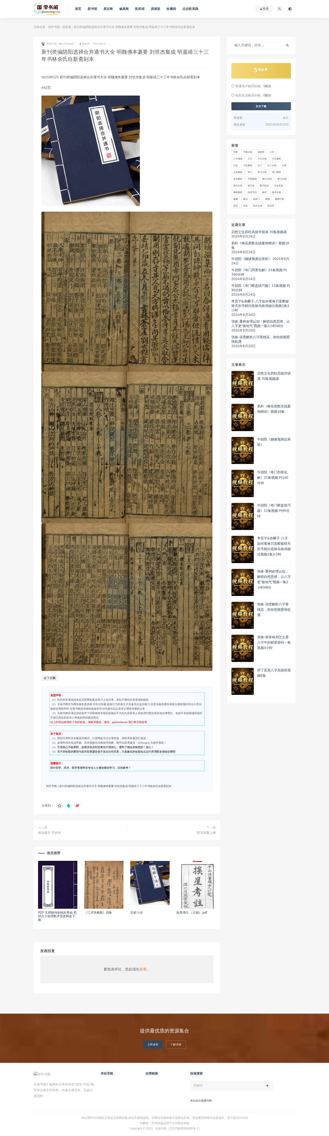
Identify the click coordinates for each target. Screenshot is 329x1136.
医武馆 (140, 9)
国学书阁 (54, 27)
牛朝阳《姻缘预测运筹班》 (251, 259)
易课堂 (155, 9)
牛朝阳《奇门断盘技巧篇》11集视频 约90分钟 (260, 288)
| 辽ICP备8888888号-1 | (184, 1128)
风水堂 (270, 206)
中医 (235, 152)
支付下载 (261, 106)
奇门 (250, 172)
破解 (235, 199)
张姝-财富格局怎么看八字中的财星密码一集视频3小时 (274, 643)
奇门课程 (276, 172)
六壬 (250, 159)
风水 (235, 206)
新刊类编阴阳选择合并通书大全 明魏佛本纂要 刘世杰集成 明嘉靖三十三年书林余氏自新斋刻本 (115, 786)
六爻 (235, 165)
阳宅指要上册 (206, 832)
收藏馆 (171, 9)
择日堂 (251, 186)
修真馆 (261, 152)
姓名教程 (237, 179)
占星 (284, 165)
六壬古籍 (262, 159)
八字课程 (237, 159)
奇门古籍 (262, 172)
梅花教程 (237, 192)
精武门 (256, 199)
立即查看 (152, 1044)
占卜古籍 (50, 678)
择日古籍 (282, 179)
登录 (143, 969)
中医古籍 (247, 152)
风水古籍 (257, 206)
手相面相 (252, 179)
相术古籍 (276, 192)
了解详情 (176, 1044)
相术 (264, 192)
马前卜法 (136, 912)
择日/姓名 (267, 179)
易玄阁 (108, 9)
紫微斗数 (279, 199)
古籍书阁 (161, 1128)
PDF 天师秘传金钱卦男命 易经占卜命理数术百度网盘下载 (57, 916)
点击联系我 (190, 9)
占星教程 (237, 172)
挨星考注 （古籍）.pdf (191, 912)
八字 (272, 152)
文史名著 (278, 186)
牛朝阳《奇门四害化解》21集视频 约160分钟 (259, 272)
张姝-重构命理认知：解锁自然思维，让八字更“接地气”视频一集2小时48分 (260, 324)
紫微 (267, 199)
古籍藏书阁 (205, 1100)
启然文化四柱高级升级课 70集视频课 (259, 232)
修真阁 (124, 9)
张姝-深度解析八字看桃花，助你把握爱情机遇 (260, 339)
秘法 (245, 199)
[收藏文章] (59, 805)
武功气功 (252, 192)
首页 (78, 9)
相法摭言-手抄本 (49, 832)
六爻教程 (247, 165)
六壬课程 (276, 159)
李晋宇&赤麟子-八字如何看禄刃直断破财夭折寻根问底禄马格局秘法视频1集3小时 (260, 306)
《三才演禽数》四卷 (98, 912)
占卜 (260, 165)
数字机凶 (264, 186)
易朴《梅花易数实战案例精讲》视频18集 (260, 245)
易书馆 (92, 9)
